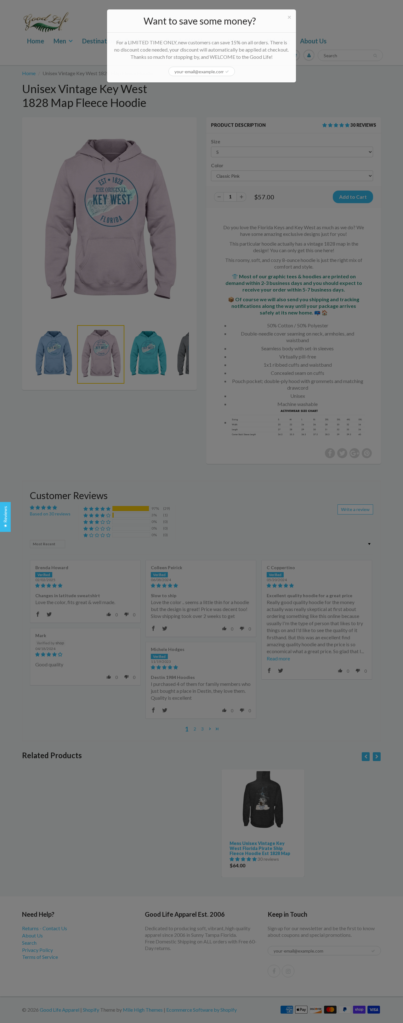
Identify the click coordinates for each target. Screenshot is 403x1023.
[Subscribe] (227, 72)
